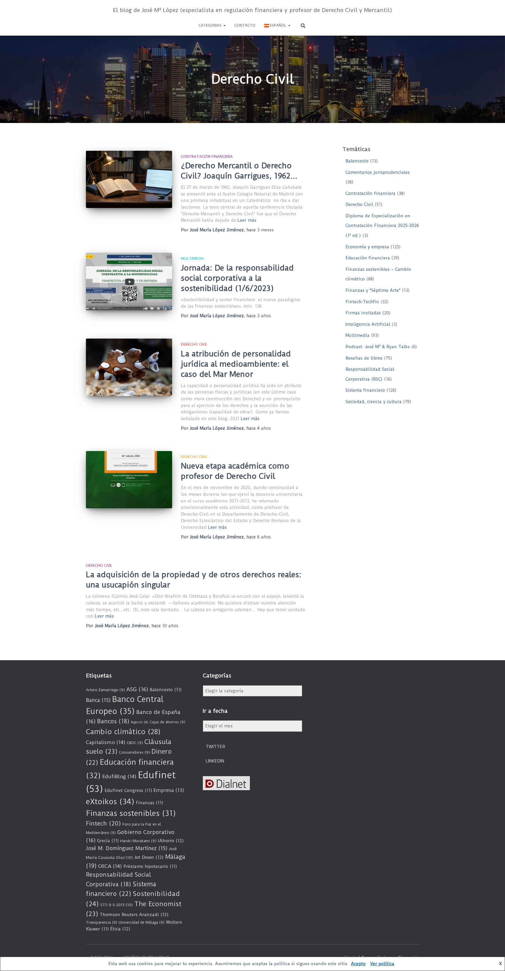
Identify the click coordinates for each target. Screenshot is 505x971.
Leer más (247, 220)
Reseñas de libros (364, 358)
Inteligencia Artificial (367, 324)
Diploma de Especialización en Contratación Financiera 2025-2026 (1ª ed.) (382, 225)
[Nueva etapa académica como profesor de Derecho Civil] (129, 480)
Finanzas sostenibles (131, 813)
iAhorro (171, 840)
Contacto (244, 25)
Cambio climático (123, 731)
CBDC (135, 743)
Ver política (382, 963)
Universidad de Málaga (142, 922)
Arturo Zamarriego (105, 690)
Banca (98, 700)
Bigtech (139, 722)
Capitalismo (105, 742)
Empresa (168, 790)
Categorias (210, 25)
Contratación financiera (207, 156)
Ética (120, 929)
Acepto (358, 963)
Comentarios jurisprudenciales (377, 172)
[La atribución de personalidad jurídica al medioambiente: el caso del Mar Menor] (129, 367)
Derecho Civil (194, 344)
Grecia (108, 840)
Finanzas (149, 802)
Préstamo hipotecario (150, 866)
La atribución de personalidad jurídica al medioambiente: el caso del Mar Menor (236, 364)
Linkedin (215, 761)
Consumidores (134, 752)
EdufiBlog (119, 776)
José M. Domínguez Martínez (126, 848)
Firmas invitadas (363, 312)
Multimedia (192, 258)
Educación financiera (367, 258)
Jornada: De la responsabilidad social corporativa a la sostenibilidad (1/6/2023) (237, 278)
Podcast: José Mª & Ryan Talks (377, 346)
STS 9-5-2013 (116, 904)
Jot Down (149, 857)
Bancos (113, 721)
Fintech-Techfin (362, 301)
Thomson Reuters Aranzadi (134, 914)
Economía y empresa (367, 246)
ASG (137, 689)
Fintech (103, 823)
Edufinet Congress (128, 790)
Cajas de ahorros (167, 722)
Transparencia (101, 922)
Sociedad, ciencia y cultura (373, 401)
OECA (110, 866)
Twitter (215, 746)
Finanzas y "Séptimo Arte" (372, 290)
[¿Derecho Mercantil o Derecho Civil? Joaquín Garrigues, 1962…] (129, 179)
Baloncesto (357, 161)
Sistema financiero (365, 390)
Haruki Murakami (138, 841)
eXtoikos (110, 801)
